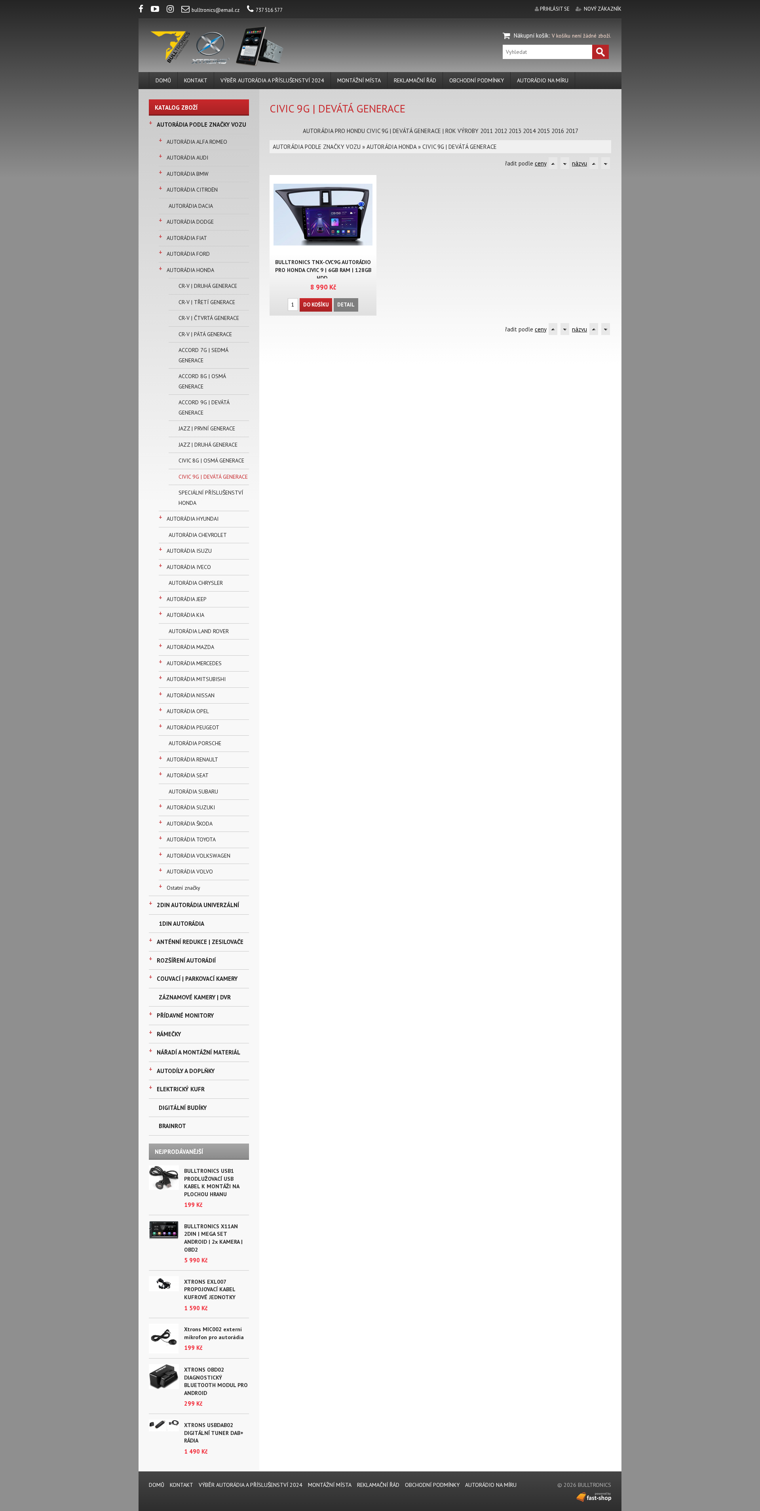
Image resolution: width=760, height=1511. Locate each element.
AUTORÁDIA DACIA (191, 205)
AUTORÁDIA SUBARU (193, 791)
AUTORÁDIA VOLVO (190, 871)
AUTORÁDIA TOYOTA (191, 839)
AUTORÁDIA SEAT (188, 775)
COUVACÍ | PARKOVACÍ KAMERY (197, 978)
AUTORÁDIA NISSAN (191, 695)
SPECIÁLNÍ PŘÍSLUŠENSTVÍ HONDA (211, 497)
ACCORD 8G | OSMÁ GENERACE (202, 381)
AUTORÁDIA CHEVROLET (198, 535)
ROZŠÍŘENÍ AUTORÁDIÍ (186, 960)
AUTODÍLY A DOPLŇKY (186, 1071)
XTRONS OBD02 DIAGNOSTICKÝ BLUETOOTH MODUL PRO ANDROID (216, 1381)
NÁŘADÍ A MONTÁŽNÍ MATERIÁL (198, 1052)
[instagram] (173, 10)
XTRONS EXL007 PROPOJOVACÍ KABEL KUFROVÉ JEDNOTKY (210, 1289)
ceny (540, 163)
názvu (579, 163)
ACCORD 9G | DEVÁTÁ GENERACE (204, 407)
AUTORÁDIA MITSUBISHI (196, 679)
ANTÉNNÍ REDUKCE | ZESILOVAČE (200, 942)
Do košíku (316, 304)
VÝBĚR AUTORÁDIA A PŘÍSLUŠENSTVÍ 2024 (272, 80)
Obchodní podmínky (476, 80)
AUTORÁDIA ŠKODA (190, 823)
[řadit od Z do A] (564, 163)
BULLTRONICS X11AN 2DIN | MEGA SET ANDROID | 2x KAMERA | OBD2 (213, 1238)
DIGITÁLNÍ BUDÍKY (183, 1107)
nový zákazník (602, 9)
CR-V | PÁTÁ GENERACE (205, 334)
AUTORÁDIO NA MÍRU (542, 80)
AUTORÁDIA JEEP (187, 599)
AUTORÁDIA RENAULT (192, 759)
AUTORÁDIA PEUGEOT (193, 727)
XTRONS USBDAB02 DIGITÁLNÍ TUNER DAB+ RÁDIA (213, 1433)
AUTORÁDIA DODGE (190, 221)
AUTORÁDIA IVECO (189, 567)
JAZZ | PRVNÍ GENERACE (207, 428)
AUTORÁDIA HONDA (190, 270)
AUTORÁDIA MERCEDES (194, 663)
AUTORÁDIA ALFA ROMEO (197, 141)
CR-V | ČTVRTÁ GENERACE (209, 318)
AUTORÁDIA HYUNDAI (192, 518)
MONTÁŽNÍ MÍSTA (359, 80)
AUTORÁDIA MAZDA (190, 647)
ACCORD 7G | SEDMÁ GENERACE (203, 355)
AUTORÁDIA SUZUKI (191, 807)
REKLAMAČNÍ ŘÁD (415, 80)
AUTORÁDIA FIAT (187, 238)
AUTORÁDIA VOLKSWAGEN (198, 855)
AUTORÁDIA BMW (188, 173)
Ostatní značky (183, 887)
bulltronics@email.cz (215, 10)
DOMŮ (163, 80)
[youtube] (158, 10)
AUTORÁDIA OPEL (188, 711)
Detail (346, 304)
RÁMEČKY (169, 1034)
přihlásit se (555, 9)
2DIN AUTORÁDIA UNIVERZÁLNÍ (198, 905)
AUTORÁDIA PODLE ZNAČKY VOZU (201, 124)
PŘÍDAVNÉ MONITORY (185, 1015)
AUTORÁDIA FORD (188, 253)
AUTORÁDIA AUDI (187, 157)
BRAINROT (172, 1126)
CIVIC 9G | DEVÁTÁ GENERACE (213, 476)
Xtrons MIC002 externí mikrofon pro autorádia (214, 1333)
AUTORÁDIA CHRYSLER (196, 582)
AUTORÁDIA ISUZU (189, 550)
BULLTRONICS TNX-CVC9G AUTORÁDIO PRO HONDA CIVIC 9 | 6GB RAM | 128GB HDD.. (323, 270)
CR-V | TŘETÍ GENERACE (207, 302)
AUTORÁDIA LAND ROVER (199, 631)
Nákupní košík (531, 35)
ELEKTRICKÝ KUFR (181, 1089)
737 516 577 (269, 10)
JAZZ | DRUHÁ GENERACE (208, 444)
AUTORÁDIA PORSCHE (195, 743)
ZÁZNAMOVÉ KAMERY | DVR (195, 997)
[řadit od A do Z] (553, 163)
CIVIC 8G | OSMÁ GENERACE (211, 460)
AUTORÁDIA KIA (185, 614)
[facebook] (144, 10)
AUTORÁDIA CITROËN (192, 189)
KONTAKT (195, 80)
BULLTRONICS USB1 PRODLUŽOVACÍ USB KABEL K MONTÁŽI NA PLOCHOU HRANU (211, 1182)
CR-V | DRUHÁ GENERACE (208, 285)
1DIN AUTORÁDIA (181, 923)
